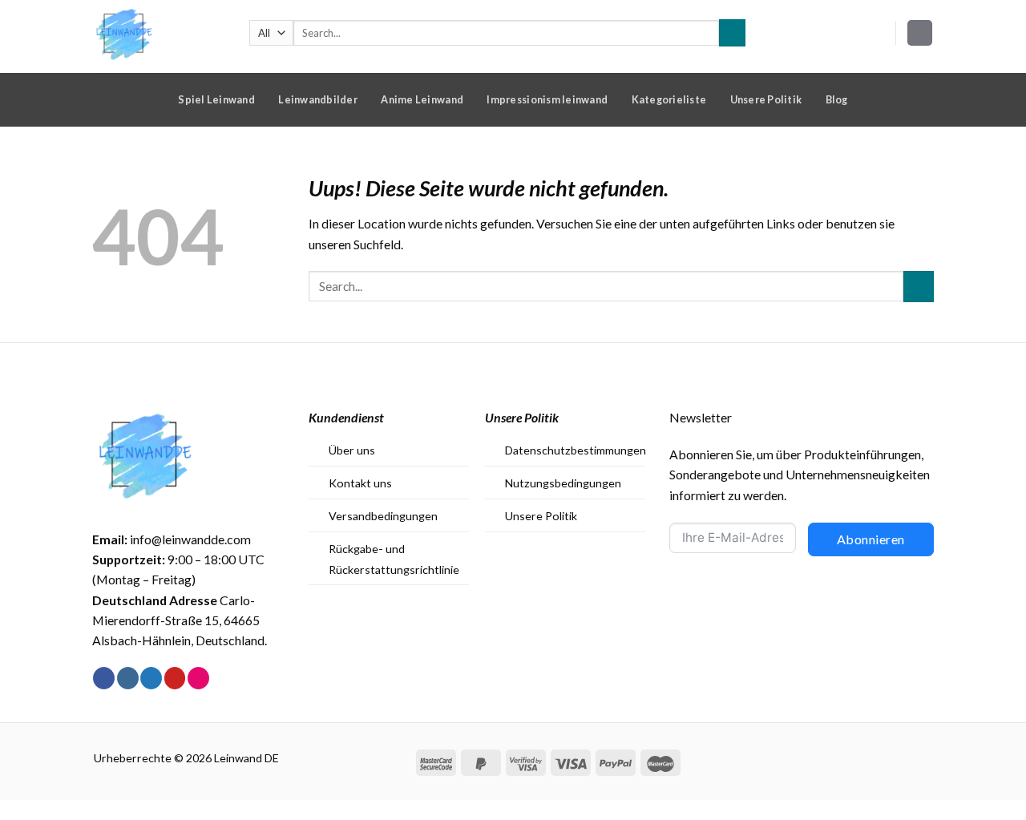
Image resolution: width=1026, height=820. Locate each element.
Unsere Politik (766, 99)
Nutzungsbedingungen (563, 483)
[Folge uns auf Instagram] (128, 678)
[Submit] (732, 32)
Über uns (352, 450)
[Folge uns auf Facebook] (104, 678)
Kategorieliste (669, 99)
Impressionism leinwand (547, 99)
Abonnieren (871, 539)
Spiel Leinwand (216, 99)
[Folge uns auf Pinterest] (175, 678)
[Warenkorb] (920, 33)
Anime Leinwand (422, 99)
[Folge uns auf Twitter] (151, 678)
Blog (837, 99)
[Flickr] (198, 678)
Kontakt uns (360, 483)
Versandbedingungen (383, 516)
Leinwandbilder (317, 99)
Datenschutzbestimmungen (575, 450)
